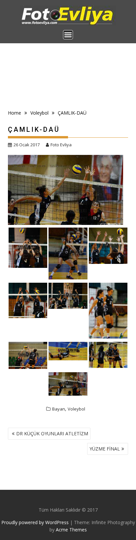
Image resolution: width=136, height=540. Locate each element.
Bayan (58, 409)
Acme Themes (71, 529)
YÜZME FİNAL (104, 449)
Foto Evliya (61, 145)
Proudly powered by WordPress (35, 522)
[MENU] (68, 34)
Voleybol (76, 409)
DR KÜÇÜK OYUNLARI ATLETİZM (52, 433)
